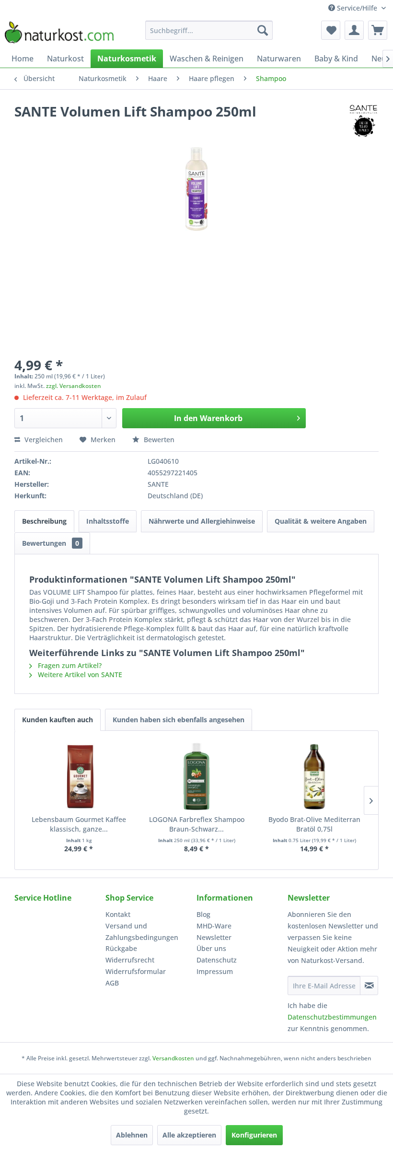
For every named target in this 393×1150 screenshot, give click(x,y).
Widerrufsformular (135, 971)
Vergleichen (43, 439)
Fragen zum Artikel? (69, 665)
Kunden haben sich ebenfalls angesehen (178, 719)
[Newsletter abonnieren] (369, 985)
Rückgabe (121, 948)
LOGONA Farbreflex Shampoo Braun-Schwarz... (196, 824)
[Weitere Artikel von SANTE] (363, 121)
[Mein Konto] (354, 30)
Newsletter (213, 937)
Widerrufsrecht (129, 959)
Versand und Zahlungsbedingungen (141, 931)
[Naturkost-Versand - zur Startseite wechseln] (59, 33)
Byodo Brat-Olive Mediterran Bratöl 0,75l (314, 824)
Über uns (211, 948)
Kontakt (117, 914)
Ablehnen (132, 1134)
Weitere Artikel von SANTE (79, 674)
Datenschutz (216, 959)
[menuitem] (209, 30)
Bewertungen (50, 543)
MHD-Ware (213, 925)
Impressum (214, 971)
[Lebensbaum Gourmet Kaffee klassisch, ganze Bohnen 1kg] (78, 776)
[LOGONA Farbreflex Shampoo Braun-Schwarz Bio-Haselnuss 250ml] (196, 776)
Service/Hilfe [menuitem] (357, 7)
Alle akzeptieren (189, 1134)
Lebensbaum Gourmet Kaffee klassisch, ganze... (79, 824)
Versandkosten (173, 1058)
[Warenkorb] (377, 30)
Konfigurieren (254, 1134)
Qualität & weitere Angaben (321, 521)
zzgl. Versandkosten (73, 386)
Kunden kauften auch (57, 719)
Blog (203, 914)
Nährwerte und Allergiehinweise (202, 521)
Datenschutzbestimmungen (332, 1016)
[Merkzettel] (330, 30)
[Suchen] (263, 30)
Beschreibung (44, 521)
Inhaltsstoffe (107, 521)
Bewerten (158, 439)
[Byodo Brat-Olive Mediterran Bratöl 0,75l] (314, 776)
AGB (112, 982)
